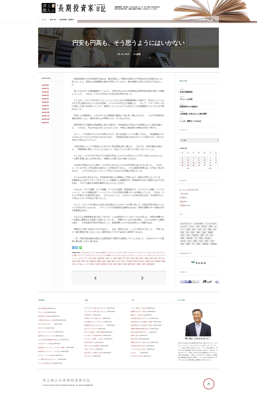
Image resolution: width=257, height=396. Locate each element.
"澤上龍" (183, 241)
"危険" (146, 258)
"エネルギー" (131, 252)
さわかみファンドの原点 (45, 343)
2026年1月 (45, 109)
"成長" (104, 261)
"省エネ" (75, 264)
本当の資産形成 (186, 92)
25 (193, 165)
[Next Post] (142, 277)
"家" (187, 232)
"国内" (74, 261)
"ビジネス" (184, 226)
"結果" (115, 264)
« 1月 (188, 168)
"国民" (78, 261)
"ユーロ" (156, 255)
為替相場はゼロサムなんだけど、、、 (95, 325)
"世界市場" (100, 258)
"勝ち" (141, 258)
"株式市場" (189, 238)
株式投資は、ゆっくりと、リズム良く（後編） (52, 347)
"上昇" (89, 258)
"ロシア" (84, 258)
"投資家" (210, 232)
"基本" (83, 261)
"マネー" (150, 255)
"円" (123, 258)
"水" (196, 238)
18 (193, 162)
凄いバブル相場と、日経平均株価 (94, 332)
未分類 (182, 198)
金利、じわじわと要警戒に (92, 346)
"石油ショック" (83, 264)
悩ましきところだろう (90, 328)
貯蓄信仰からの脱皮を (189, 106)
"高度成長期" (150, 264)
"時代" (135, 261)
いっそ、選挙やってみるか (190, 121)
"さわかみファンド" (87, 252)
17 (188, 162)
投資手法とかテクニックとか (46, 336)
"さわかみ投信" (100, 252)
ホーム (44, 19)
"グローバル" (150, 252)
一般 (181, 118)
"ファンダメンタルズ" (119, 255)
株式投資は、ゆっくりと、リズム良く (49, 351)
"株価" (182, 238)
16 (182, 162)
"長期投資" (205, 244)
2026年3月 (45, 102)
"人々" (182, 229)
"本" (207, 235)
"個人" (194, 229)
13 (204, 160)
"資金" (182, 244)
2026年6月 (45, 92)
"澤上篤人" (141, 261)
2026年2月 (45, 105)
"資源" (129, 264)
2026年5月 (45, 95)
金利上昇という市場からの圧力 (93, 352)
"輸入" (134, 264)
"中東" (107, 258)
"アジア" (109, 252)
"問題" (210, 229)
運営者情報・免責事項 (67, 19)
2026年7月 (45, 88)
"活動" (201, 238)
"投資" (113, 261)
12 (199, 160)
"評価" (124, 264)
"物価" (147, 261)
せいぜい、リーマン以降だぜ (46, 355)
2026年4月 (45, 99)
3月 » (210, 168)
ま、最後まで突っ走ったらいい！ (48, 359)
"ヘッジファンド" (140, 255)
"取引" (156, 258)
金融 (138, 54)
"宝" (87, 261)
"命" (159, 258)
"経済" (110, 264)
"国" (163, 258)
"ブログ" (130, 255)
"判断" (137, 258)
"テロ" (88, 255)
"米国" (98, 264)
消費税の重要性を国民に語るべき (140, 328)
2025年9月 (45, 123)
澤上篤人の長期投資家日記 (67, 380)
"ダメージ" (81, 255)
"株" (212, 235)
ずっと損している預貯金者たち (93, 335)
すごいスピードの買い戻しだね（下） (95, 308)
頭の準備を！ (88, 315)
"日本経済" (128, 261)
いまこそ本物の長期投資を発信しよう (49, 339)
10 (188, 160)
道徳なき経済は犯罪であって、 (140, 332)
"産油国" (157, 261)
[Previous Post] (95, 277)
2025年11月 (46, 116)
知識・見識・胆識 (136, 339)
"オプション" (141, 252)
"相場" (163, 261)
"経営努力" (103, 264)
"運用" (188, 244)
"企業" (115, 258)
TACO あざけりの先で (137, 356)
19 (199, 162)
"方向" (118, 261)
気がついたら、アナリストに (46, 332)
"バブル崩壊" (106, 255)
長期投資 (182, 89)
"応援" (192, 232)
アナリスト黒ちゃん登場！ (138, 349)
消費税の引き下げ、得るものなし (140, 342)
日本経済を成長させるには (138, 346)
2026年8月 (45, 85)
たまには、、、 (135, 352)
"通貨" (138, 264)
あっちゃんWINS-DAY (187, 190)
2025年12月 (46, 112)
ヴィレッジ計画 (186, 99)
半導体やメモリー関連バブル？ (93, 318)
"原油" (151, 258)
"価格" (119, 258)
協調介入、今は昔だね (137, 315)
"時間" (202, 235)
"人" (110, 258)
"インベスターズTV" (119, 252)
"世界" (94, 258)
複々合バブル (42, 328)
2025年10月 (46, 119)
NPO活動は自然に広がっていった (140, 318)
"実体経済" (92, 261)
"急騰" (99, 261)
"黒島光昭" (214, 244)
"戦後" (108, 261)
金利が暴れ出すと (89, 342)
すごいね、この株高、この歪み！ (94, 339)
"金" (193, 244)
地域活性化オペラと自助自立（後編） (142, 321)
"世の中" (204, 226)
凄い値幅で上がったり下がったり (94, 321)
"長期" (198, 244)
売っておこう (88, 356)
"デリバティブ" (95, 255)
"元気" (199, 229)
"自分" (212, 241)
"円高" (132, 258)
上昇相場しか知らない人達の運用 (193, 114)
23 (182, 165)
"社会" (201, 241)
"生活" (152, 261)
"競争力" (92, 264)
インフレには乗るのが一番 (46, 363)
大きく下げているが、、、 (46, 324)
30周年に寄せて (135, 335)
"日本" (122, 261)
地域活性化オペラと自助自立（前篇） (142, 325)
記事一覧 (53, 19)
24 (188, 165)
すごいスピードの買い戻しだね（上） (95, 311)
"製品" (119, 264)
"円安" (127, 258)
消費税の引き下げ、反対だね (139, 311)
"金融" (143, 264)
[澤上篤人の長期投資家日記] (74, 8)
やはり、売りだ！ (89, 349)
